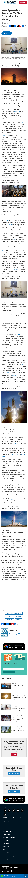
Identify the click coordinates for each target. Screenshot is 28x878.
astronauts (9, 619)
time (2, 104)
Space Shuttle (10, 610)
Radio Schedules (6, 821)
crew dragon (18, 616)
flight (2, 167)
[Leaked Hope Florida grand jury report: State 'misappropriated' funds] (6, 718)
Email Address (6, 667)
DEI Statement (6, 840)
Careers (4, 825)
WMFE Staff (13, 630)
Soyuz (10, 224)
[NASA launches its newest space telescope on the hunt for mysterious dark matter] (6, 696)
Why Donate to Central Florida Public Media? (14, 742)
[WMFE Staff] (4, 632)
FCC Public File (6, 849)
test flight (17, 111)
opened (8, 372)
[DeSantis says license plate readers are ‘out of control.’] (6, 729)
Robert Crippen (5, 445)
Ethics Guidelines (6, 834)
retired (7, 220)
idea (14, 239)
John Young (16, 443)
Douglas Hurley (14, 454)
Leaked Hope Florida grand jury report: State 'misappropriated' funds (18, 719)
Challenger (19, 334)
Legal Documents (7, 831)
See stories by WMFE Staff (16, 634)
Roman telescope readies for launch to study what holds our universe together (18, 708)
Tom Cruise (17, 269)
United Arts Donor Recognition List (10, 856)
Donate (23, 2)
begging (12, 499)
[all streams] (26, 876)
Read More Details (14, 791)
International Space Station (14, 613)
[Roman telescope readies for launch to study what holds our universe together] (6, 707)
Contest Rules (6, 846)
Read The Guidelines (14, 773)
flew (22, 122)
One (2, 250)
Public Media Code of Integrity (14, 786)
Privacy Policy (6, 843)
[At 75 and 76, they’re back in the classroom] (6, 686)
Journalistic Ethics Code (14, 769)
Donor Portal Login (7, 852)
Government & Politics (17, 715)
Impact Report (6, 859)
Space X (9, 616)
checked (14, 375)
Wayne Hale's (5, 135)
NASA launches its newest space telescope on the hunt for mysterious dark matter (18, 697)
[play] (2, 876)
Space (13, 693)
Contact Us (5, 828)
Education (13, 683)
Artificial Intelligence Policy (9, 837)
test (22, 364)
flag (18, 569)
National (18, 619)
